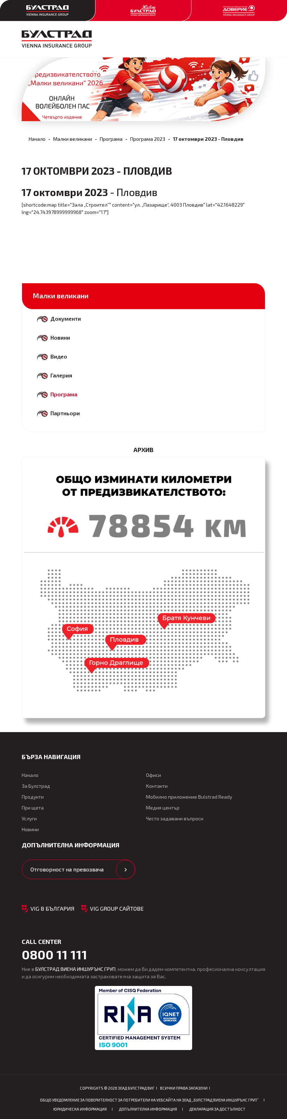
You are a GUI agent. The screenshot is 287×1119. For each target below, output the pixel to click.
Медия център (163, 808)
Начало (37, 139)
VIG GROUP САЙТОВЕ (117, 908)
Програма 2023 (147, 139)
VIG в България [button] (52, 908)
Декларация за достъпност (217, 1109)
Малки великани (72, 139)
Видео (58, 356)
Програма (111, 139)
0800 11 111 (54, 954)
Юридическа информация (80, 1109)
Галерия (61, 375)
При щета (33, 808)
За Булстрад (36, 786)
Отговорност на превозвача (67, 869)
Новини (60, 337)
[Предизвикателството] (143, 587)
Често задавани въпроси (174, 818)
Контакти (157, 786)
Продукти (33, 797)
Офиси (153, 775)
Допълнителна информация (148, 1109)
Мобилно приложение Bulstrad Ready (189, 797)
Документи (65, 318)
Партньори (65, 413)
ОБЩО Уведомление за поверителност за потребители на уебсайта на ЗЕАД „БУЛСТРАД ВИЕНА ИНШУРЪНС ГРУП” (149, 1100)
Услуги (29, 818)
